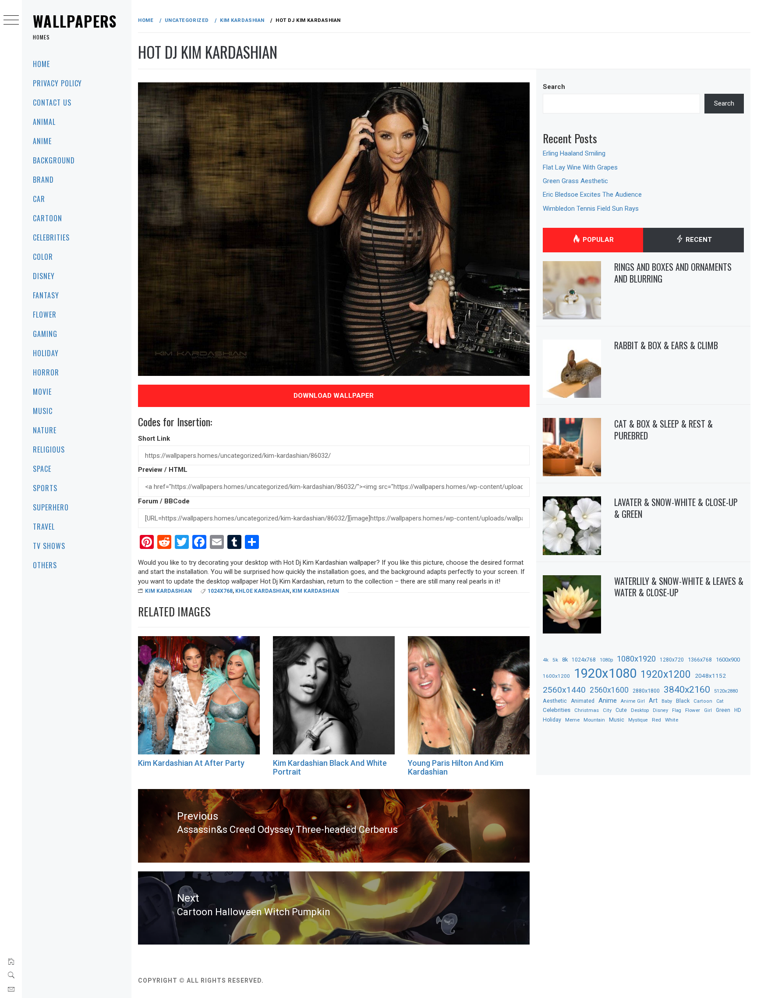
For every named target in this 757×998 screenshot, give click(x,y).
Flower (45, 314)
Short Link (154, 438)
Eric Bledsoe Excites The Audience (592, 194)
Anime (42, 141)
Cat (719, 701)
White (671, 720)
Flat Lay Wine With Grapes (580, 167)
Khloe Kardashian (262, 591)
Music (43, 411)
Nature (45, 430)
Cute (621, 710)
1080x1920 (636, 658)
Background (54, 160)
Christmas (586, 710)
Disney (44, 276)
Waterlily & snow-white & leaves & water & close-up (678, 586)
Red (656, 720)
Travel (44, 526)
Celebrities (51, 237)
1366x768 (700, 659)
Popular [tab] (597, 240)
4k (545, 660)
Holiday (46, 353)
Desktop (640, 710)
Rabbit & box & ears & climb (666, 345)
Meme (572, 720)
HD (737, 710)
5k (555, 660)
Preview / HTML (162, 470)
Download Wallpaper (334, 396)
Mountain (594, 720)
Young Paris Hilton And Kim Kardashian (455, 767)
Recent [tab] (698, 240)
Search (554, 87)
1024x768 (220, 591)
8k (565, 659)
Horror (46, 372)
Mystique (638, 720)
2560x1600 (609, 690)
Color (43, 256)
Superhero (51, 507)
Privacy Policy (57, 83)
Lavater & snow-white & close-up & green (676, 507)
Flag (676, 710)
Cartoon (47, 218)
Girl (708, 710)
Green (723, 710)
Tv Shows (49, 546)
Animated (582, 701)
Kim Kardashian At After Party (191, 763)
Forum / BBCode (164, 501)
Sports (45, 488)
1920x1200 (665, 674)
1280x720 (672, 660)
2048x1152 (710, 675)
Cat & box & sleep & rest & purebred (663, 429)
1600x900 (728, 659)
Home (41, 64)
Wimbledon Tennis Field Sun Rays (591, 208)
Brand (43, 179)
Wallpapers (75, 21)
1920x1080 (605, 673)
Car (39, 199)
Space (42, 469)
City (607, 710)
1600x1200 (556, 676)
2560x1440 (564, 690)
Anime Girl (633, 701)
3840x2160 (687, 689)
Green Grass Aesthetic (575, 181)
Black (683, 700)
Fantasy (46, 295)
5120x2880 (726, 691)
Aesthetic (555, 700)
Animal (44, 122)
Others (45, 565)
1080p (606, 660)
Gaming (45, 334)
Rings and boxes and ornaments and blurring (673, 272)
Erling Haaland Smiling (574, 153)
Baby (666, 701)
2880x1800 (646, 690)
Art (653, 700)
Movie (42, 391)
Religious (49, 449)
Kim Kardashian (168, 591)
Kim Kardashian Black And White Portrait (330, 767)
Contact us (52, 102)
